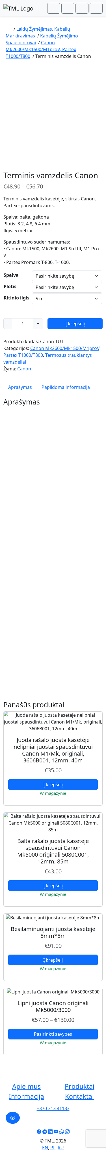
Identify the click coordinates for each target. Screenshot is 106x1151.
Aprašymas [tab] (20, 387)
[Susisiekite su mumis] (13, 1118)
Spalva (11, 275)
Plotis (10, 286)
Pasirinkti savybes (53, 1034)
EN (45, 1147)
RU (61, 1147)
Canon (24, 369)
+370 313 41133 (53, 1108)
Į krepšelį (75, 323)
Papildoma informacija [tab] (66, 387)
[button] (26, 1087)
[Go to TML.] (8, 29)
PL (52, 1147)
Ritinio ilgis (16, 298)
